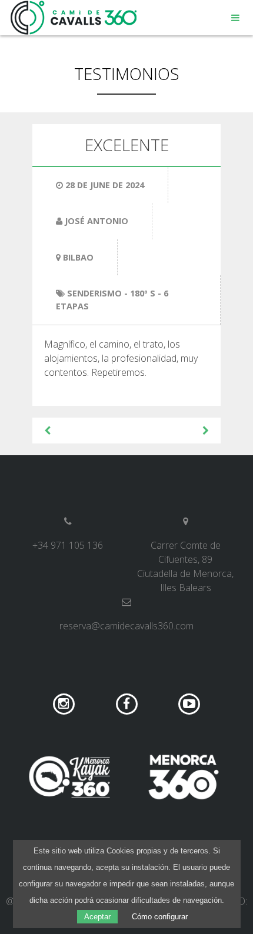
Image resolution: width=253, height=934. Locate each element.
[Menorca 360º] (183, 777)
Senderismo (94, 293)
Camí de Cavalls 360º (74, 17)
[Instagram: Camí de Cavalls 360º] (65, 702)
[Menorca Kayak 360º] (69, 777)
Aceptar (97, 916)
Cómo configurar (160, 916)
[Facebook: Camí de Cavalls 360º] (128, 702)
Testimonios (126, 73)
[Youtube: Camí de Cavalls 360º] (189, 702)
